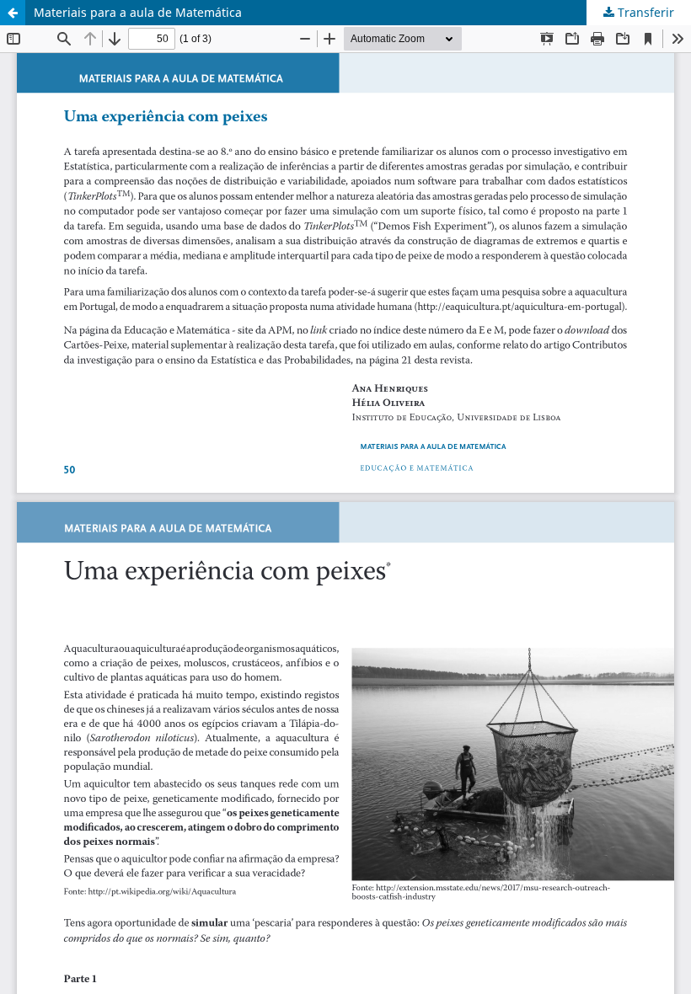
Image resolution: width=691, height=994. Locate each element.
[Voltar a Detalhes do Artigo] (12, 12)
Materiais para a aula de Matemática (138, 12)
